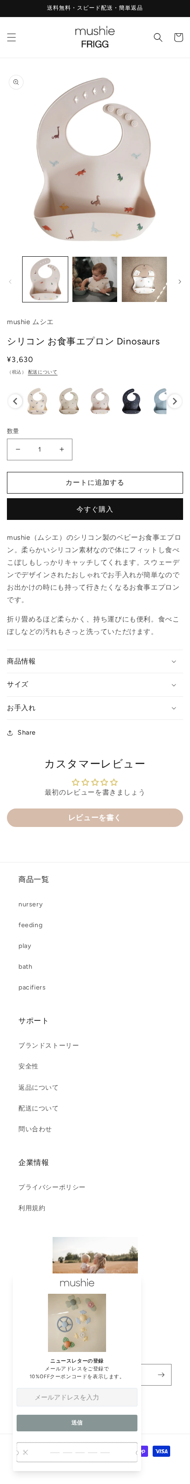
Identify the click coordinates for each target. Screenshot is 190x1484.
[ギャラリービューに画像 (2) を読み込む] (95, 279)
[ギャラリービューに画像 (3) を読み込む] (144, 279)
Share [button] (27, 732)
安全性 (28, 1066)
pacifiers (32, 987)
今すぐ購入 (95, 509)
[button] (11, 37)
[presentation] (15, 401)
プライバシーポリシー (52, 1187)
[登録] (161, 1375)
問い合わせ (35, 1129)
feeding (30, 925)
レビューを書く (95, 817)
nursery (30, 904)
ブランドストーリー (48, 1046)
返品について (38, 1088)
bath (25, 967)
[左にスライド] (10, 281)
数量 (13, 431)
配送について (43, 372)
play (24, 946)
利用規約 (31, 1208)
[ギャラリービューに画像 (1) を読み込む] (45, 279)
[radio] (37, 401)
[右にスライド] (180, 281)
